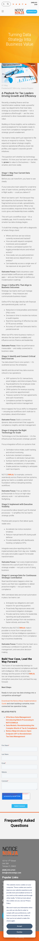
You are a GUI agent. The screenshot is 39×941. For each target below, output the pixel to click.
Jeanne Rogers (27, 88)
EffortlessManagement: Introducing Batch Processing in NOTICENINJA (20, 720)
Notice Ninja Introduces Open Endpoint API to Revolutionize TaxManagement (19, 734)
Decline (19, 932)
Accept (19, 926)
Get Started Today (31, 11)
